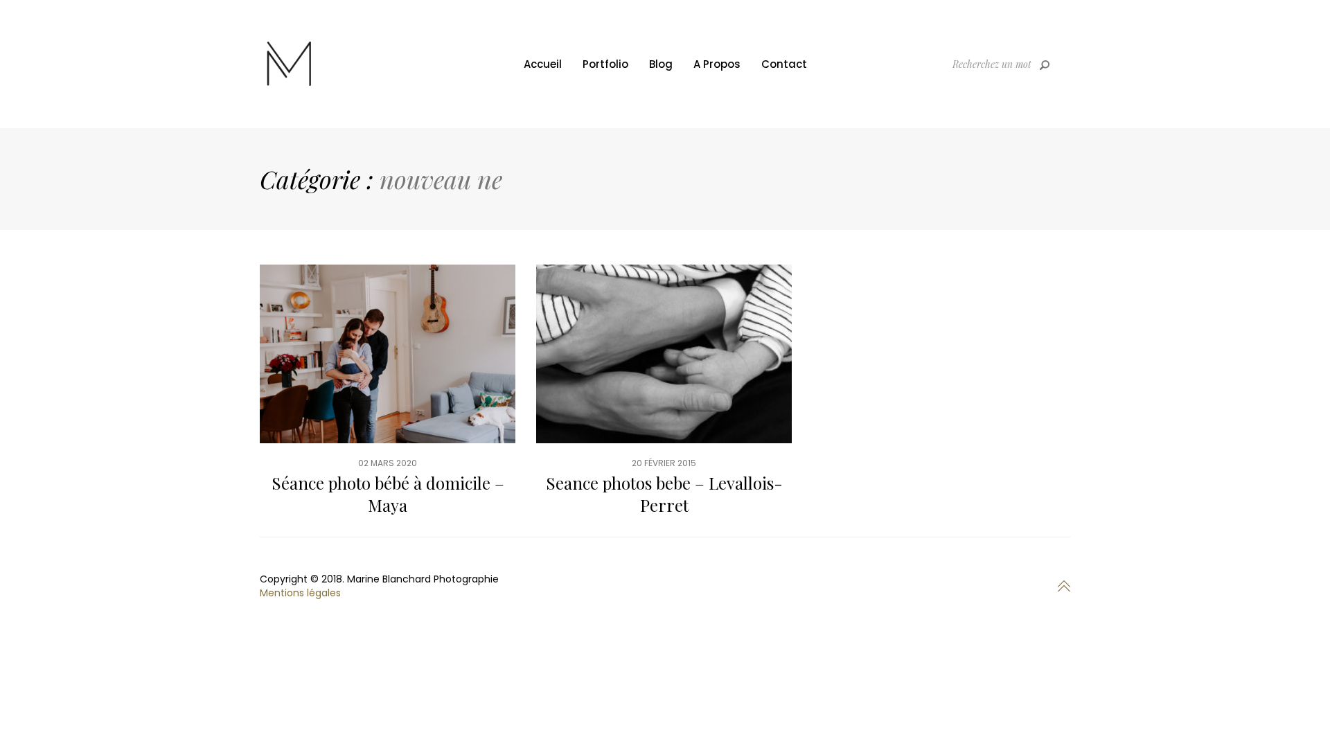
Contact (784, 64)
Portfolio (605, 64)
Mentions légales (300, 593)
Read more (387, 401)
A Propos (717, 64)
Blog (661, 64)
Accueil (543, 64)
